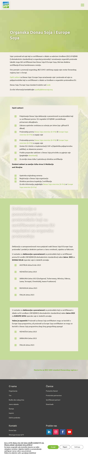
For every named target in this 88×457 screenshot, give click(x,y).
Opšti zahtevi (15, 77)
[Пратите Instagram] (55, 432)
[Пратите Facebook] (62, 432)
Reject (65, 447)
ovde (49, 85)
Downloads (49, 404)
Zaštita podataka (14, 418)
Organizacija (13, 391)
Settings (77, 447)
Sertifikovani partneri (53, 400)
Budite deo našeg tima (16, 400)
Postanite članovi (52, 391)
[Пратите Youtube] (69, 432)
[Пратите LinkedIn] (49, 432)
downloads (33, 155)
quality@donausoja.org (44, 89)
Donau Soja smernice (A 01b (45, 132)
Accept (53, 447)
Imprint (11, 413)
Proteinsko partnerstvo (54, 395)
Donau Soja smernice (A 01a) (54, 184)
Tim (10, 395)
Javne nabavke (14, 404)
